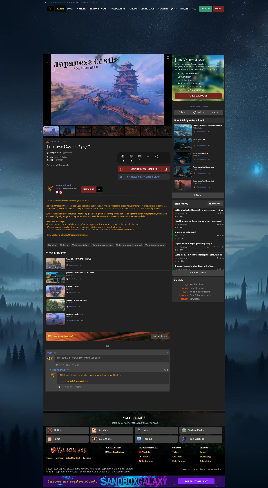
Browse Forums (198, 273)
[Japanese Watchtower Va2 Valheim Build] (183, 171)
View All (198, 195)
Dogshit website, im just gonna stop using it (193, 244)
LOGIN (218, 8)
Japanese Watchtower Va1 (203, 181)
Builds (53, 141)
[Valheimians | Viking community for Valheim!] (44, 8)
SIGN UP (206, 8)
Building (52, 245)
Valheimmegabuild (154, 245)
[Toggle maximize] (168, 57)
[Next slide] (166, 90)
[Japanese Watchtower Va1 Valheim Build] (183, 185)
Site (176, 213)
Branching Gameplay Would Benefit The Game (194, 266)
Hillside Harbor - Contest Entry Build (207, 126)
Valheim (64, 245)
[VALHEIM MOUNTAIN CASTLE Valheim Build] (55, 263)
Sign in (164, 336)
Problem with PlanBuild (185, 232)
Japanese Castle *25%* (75, 314)
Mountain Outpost (200, 153)
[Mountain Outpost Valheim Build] (183, 158)
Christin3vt (72, 293)
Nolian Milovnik (63, 185)
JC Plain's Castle (72, 287)
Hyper (50, 352)
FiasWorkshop (73, 279)
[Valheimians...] (50, 8)
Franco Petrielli (215, 247)
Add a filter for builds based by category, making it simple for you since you (199, 210)
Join (154, 336)
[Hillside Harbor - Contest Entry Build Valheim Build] (183, 130)
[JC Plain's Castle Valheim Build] (55, 291)
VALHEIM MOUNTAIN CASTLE (78, 259)
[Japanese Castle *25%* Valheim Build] (55, 319)
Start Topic (216, 204)
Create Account (198, 96)
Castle (64, 141)
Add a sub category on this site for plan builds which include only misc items (199, 255)
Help (184, 236)
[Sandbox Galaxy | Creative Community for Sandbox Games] (134, 481)
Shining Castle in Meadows (76, 300)
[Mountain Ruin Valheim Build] (183, 144)
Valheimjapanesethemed (129, 245)
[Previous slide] (49, 90)
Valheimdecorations (102, 245)
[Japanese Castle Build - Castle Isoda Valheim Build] (55, 277)
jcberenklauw (73, 265)
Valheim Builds (60, 2)
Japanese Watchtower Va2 (203, 167)
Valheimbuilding (80, 245)
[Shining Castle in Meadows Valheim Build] (55, 305)
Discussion (183, 213)
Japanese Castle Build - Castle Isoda (80, 273)
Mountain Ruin (199, 139)
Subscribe (88, 189)
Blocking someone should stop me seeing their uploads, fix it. (199, 221)
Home (50, 2)
